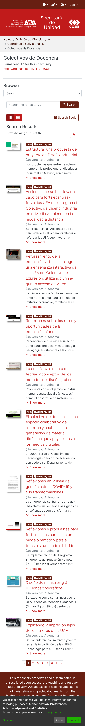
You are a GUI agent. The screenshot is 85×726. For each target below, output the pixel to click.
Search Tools (66, 117)
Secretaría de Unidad (52, 23)
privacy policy (52, 712)
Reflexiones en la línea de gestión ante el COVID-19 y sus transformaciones (49, 486)
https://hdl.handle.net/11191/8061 (26, 69)
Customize (9, 720)
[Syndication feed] (73, 134)
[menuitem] (45, 5)
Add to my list (43, 144)
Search (71, 104)
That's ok (74, 720)
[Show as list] (10, 117)
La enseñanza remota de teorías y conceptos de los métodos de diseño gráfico (49, 374)
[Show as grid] (18, 117)
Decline (59, 720)
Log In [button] (74, 4)
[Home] (21, 23)
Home (7, 39)
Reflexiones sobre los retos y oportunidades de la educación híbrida (51, 326)
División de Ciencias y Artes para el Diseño (35, 39)
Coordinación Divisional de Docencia (27, 44)
